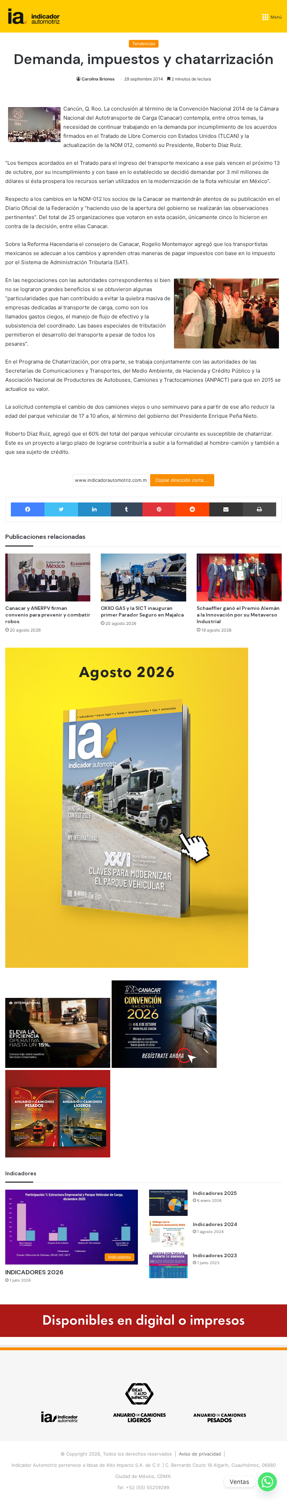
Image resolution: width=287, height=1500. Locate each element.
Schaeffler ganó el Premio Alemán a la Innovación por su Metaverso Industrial (238, 615)
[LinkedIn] (94, 509)
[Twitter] (61, 509)
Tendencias (143, 43)
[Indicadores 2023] (168, 1265)
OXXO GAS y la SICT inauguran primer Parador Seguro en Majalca (142, 611)
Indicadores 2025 (215, 1193)
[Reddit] (192, 509)
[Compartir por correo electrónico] (226, 509)
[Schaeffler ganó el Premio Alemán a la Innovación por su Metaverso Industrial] (239, 577)
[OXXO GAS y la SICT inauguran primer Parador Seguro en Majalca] (143, 577)
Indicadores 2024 (215, 1224)
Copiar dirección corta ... (182, 480)
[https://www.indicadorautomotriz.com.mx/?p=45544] (126, 966)
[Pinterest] (158, 509)
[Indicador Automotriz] (34, 16)
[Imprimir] (259, 509)
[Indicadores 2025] (168, 1203)
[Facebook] (27, 509)
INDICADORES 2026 (34, 1272)
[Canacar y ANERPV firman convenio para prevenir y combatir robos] (47, 577)
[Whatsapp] (267, 1481)
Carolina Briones (98, 79)
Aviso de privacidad (200, 1454)
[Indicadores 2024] (168, 1234)
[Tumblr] (126, 509)
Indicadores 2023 (215, 1255)
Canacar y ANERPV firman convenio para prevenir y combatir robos (47, 615)
